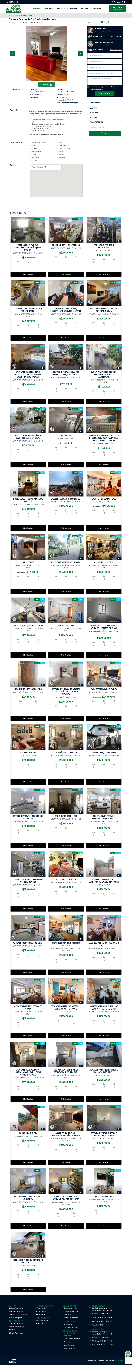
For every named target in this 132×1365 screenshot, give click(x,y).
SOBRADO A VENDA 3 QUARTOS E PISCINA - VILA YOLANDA (104, 1134)
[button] (120, 103)
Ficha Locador (41, 1308)
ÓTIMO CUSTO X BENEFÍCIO (66, 816)
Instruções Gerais (42, 1320)
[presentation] (12, 53)
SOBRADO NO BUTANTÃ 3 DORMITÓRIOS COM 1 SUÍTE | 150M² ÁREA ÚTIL (28, 247)
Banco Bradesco (69, 1345)
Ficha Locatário (42, 1311)
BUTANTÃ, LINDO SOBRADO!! (65, 752)
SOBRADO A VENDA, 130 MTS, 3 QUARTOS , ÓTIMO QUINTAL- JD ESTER (65, 309)
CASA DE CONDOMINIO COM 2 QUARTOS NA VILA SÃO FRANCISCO (66, 1134)
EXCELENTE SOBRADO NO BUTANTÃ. (66, 562)
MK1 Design (119, 1361)
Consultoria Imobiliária (71, 1327)
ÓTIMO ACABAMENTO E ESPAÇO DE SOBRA (28, 1007)
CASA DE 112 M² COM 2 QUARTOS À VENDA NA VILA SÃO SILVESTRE (66, 1197)
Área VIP (120, 2)
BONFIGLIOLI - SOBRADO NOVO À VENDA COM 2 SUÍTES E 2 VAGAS (104, 626)
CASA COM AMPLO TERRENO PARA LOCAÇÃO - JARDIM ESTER (104, 1070)
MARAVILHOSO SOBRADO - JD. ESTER (28, 943)
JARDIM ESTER (28, 562)
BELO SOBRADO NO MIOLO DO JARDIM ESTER (104, 944)
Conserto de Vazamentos (18, 1314)
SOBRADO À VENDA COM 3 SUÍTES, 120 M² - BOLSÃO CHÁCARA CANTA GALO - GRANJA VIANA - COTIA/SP (103, 438)
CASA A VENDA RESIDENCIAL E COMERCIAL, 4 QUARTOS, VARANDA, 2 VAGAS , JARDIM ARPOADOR (28, 374)
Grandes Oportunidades (71, 1318)
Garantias (40, 1323)
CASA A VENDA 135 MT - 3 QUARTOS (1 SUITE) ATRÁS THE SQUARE (66, 1007)
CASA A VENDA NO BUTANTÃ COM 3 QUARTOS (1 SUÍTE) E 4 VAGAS (28, 436)
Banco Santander (69, 1348)
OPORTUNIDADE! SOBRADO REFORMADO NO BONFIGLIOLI (104, 817)
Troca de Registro (16, 1318)
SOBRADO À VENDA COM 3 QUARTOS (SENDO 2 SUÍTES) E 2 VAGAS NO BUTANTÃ (66, 691)
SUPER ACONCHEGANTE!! (103, 1196)
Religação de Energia (17, 1326)
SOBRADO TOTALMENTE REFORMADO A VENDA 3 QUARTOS (28, 880)
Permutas (74, 9)
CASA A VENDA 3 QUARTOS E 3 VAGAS (28, 625)
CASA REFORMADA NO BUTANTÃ (104, 689)
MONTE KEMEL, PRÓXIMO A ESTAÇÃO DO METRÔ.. (28, 500)
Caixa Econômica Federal (72, 1339)
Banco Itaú (67, 1335)
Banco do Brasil (69, 1342)
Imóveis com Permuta (71, 1311)
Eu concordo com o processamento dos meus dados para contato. (104, 88)
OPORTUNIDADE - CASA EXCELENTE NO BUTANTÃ (28, 1197)
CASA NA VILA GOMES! (66, 625)
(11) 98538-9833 (97, 49)
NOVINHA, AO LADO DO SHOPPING (28, 689)
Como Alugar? (61, 9)
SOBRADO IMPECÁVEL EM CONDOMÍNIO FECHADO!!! (28, 817)
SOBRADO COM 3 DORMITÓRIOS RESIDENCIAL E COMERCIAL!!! (66, 1070)
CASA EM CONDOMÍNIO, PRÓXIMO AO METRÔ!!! (66, 944)
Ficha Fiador (41, 1314)
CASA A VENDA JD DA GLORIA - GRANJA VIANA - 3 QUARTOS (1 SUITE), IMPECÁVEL (28, 1072)
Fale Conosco (96, 9)
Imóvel (16, 15)
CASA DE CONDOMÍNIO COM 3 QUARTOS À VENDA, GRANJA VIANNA (104, 880)
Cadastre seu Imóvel (70, 1308)
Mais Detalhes (28, 274)
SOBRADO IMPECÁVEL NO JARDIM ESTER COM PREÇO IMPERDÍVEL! (66, 373)
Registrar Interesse (104, 93)
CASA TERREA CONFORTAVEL (104, 499)
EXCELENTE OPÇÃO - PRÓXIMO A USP (66, 499)
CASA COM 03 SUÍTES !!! (66, 879)
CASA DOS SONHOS (28, 752)
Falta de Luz (14, 1330)
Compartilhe (45, 84)
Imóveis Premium (69, 1321)
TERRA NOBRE (66, 435)
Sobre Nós (48, 9)
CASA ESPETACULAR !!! (104, 562)
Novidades (84, 9)
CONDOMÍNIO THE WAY (28, 1133)
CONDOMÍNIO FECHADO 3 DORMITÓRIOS (104, 246)
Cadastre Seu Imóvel (118, 8)
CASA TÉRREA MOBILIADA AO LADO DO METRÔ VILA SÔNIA (104, 309)
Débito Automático (16, 1308)
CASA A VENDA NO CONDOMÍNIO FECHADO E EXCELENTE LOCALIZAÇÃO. (104, 374)
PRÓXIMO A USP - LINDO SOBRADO (66, 245)
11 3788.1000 (13, 2)
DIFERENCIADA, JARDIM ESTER (103, 752)
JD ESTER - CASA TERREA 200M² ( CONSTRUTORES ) (28, 309)
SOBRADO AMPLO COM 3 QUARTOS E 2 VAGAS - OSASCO (28, 1261)
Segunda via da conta (17, 1311)
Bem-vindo (37, 9)
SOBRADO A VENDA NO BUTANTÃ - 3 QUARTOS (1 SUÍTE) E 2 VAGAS (104, 1007)
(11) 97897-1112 (96, 36)
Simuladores (68, 1324)
